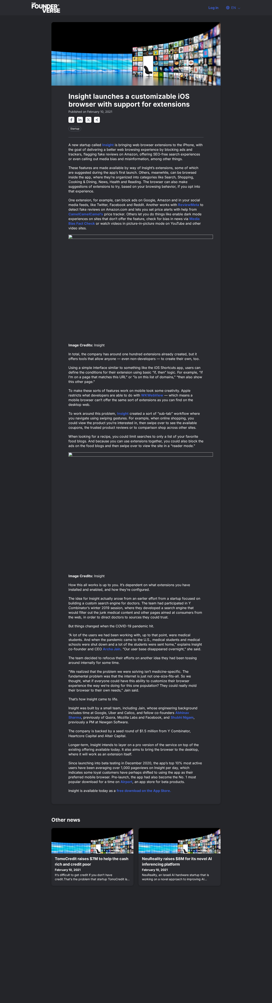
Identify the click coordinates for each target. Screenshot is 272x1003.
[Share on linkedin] (80, 120)
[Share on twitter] (88, 120)
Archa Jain (111, 649)
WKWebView (152, 395)
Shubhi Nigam (182, 717)
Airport (126, 782)
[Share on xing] (97, 120)
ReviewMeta (188, 205)
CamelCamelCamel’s (85, 214)
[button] (231, 7)
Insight (108, 145)
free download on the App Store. (144, 791)
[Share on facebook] (71, 120)
